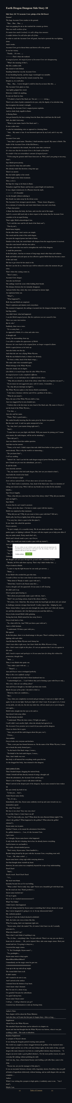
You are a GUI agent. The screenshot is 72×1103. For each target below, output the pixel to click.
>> (52, 1090)
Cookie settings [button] (19, 554)
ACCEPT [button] (28, 554)
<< (20, 1090)
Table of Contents (36, 1090)
